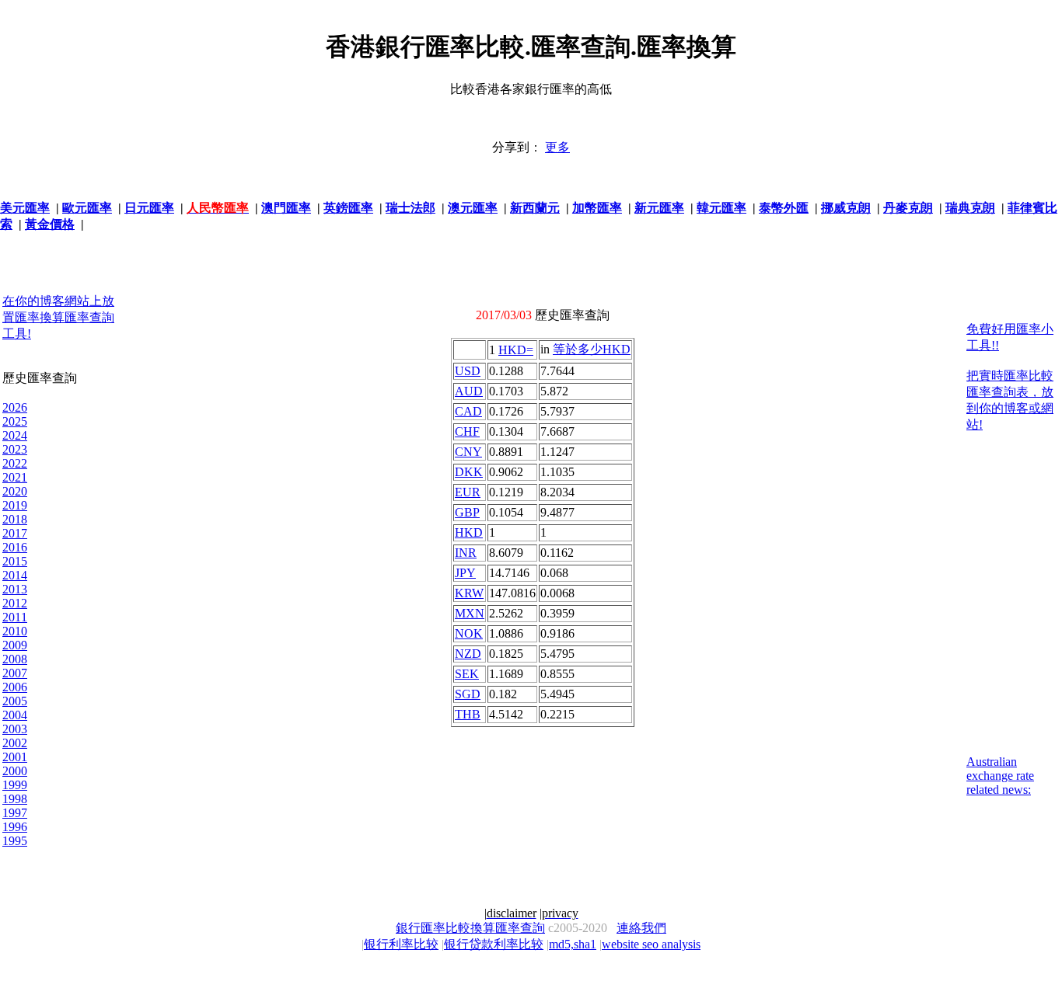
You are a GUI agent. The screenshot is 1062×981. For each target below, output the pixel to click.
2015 (14, 561)
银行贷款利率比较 (493, 944)
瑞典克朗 (970, 207)
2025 (14, 421)
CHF (467, 431)
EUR (467, 492)
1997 (14, 812)
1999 (14, 784)
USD (467, 370)
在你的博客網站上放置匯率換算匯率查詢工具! (58, 317)
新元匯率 (659, 207)
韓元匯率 (721, 207)
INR (466, 552)
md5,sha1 (572, 944)
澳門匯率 (286, 207)
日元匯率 (149, 207)
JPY (465, 572)
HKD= (515, 350)
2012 (14, 603)
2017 (14, 533)
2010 (14, 631)
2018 (14, 519)
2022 (14, 463)
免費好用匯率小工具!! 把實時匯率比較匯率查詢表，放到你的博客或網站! (1009, 376)
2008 (14, 659)
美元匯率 (25, 207)
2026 (14, 407)
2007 (14, 673)
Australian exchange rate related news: (1000, 775)
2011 (14, 617)
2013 (14, 589)
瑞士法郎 (410, 207)
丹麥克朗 (908, 207)
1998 (14, 798)
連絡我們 (641, 927)
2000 (14, 770)
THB (467, 714)
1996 (14, 826)
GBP (467, 512)
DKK (469, 471)
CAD (468, 411)
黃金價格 (50, 224)
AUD (469, 391)
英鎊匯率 (348, 207)
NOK (469, 633)
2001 (14, 757)
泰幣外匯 (784, 207)
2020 (14, 491)
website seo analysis (651, 944)
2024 (14, 435)
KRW (469, 593)
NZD (468, 653)
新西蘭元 (535, 207)
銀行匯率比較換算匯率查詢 (470, 927)
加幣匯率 (597, 207)
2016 (14, 547)
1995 (14, 840)
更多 (557, 147)
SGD (467, 694)
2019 (14, 505)
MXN (469, 613)
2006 (14, 687)
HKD (469, 532)
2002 (14, 743)
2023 (14, 449)
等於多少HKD (592, 349)
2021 (14, 477)
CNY (468, 451)
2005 (14, 701)
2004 (14, 715)
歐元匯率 (87, 207)
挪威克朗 (846, 207)
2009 (14, 645)
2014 (14, 575)
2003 (14, 729)
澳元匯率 (473, 207)
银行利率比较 (401, 944)
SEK (467, 673)
